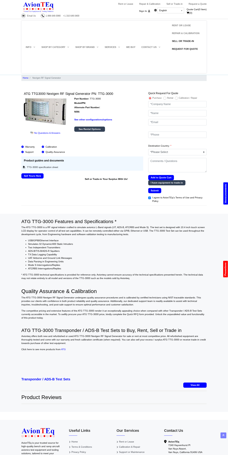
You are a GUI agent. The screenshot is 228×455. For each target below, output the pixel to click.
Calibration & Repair (129, 446)
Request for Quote (185, 49)
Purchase (157, 98)
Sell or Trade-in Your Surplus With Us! (106, 179)
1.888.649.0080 (53, 16)
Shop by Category (53, 47)
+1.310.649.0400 (71, 16)
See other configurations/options (93, 119)
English (163, 10)
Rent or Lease (125, 4)
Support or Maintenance (132, 452)
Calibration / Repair (188, 98)
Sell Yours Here (32, 175)
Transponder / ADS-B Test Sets (45, 379)
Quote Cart (197, 9)
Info (28, 47)
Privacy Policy (78, 452)
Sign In (143, 11)
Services (110, 47)
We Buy (130, 47)
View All (195, 385)
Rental (170, 98)
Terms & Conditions (81, 446)
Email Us (31, 16)
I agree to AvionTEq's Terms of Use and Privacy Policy (177, 199)
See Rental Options (90, 129)
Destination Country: (159, 145)
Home (25, 78)
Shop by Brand (85, 47)
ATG (63, 349)
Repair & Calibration (149, 4)
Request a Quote (198, 4)
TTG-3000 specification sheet (42, 167)
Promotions (225, 269)
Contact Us (149, 47)
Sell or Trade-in (174, 4)
